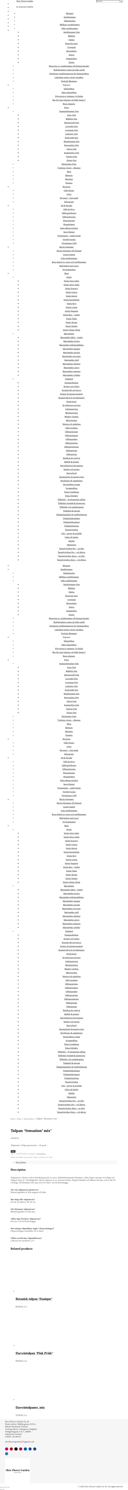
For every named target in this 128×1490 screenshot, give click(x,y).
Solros (71, 55)
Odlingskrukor (71, 432)
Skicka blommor (66, 247)
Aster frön (71, 115)
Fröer (66, 107)
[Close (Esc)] (9, 1487)
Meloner (69, 175)
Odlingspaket (72, 439)
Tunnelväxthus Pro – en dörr (71, 548)
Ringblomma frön (71, 141)
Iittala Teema (71, 322)
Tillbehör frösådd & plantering (71, 503)
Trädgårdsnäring (71, 526)
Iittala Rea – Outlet (71, 315)
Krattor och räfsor (72, 386)
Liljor (69, 194)
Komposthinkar (71, 383)
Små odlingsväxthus (69, 228)
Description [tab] (21, 1162)
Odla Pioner (69, 190)
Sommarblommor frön (69, 111)
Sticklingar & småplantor (71, 481)
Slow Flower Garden (24, 1)
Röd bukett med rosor (69, 266)
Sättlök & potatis (71, 462)
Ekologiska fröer (69, 164)
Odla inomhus (71, 428)
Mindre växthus (71, 416)
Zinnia (71, 62)
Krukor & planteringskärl (71, 394)
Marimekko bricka (71, 341)
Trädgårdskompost (71, 522)
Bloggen (70, 13)
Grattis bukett (69, 254)
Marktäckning (71, 413)
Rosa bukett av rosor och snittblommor (69, 262)
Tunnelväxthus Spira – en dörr (71, 556)
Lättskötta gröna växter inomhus (69, 77)
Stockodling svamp (71, 484)
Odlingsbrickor (69, 217)
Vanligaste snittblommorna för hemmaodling (69, 73)
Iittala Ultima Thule (71, 330)
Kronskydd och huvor (71, 390)
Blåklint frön (71, 119)
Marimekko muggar (71, 349)
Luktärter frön (71, 134)
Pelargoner (69, 202)
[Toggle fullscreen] (3, 1487)
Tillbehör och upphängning (72, 507)
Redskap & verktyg (71, 458)
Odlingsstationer (71, 447)
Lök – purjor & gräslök (71, 533)
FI (11, 4)
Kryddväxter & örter (71, 405)
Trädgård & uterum (71, 511)
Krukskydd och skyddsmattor (71, 398)
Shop (66, 273)
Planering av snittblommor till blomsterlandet (69, 66)
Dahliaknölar (70, 21)
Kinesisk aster (71, 43)
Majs (69, 171)
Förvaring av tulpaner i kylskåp (69, 96)
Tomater (69, 183)
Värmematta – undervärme (69, 236)
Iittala (69, 277)
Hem (13, 1119)
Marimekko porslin (71, 352)
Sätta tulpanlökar (69, 92)
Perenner (66, 187)
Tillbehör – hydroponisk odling (71, 499)
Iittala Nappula (71, 311)
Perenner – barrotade (69, 198)
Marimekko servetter (71, 356)
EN (11, 22)
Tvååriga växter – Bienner (69, 168)
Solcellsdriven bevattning (71, 465)
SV (11, 11)
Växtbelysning (69, 239)
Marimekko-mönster (71, 371)
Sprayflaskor (69, 232)
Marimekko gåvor (72, 367)
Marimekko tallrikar (71, 364)
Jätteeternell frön (71, 122)
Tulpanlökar (69, 89)
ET (11, 7)
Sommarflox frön (71, 153)
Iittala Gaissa (71, 292)
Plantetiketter (69, 220)
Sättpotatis (71, 545)
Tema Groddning (71, 492)
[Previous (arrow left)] (1, 1489)
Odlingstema (71, 450)
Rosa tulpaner (69, 104)
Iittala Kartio (71, 296)
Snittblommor (70, 17)
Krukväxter (71, 401)
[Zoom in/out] (1, 1487)
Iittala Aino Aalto (71, 281)
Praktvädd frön (71, 138)
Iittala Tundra (72, 326)
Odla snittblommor (69, 28)
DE (11, 26)
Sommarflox (71, 58)
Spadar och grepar (72, 469)
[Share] (6, 1487)
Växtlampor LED (69, 243)
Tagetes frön (71, 156)
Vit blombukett (69, 269)
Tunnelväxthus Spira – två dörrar (71, 560)
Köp (13, 1151)
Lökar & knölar (71, 537)
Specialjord (71, 473)
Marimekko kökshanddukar (71, 345)
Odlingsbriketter (69, 213)
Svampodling (71, 488)
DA (11, 19)
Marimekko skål (71, 360)
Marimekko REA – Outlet (71, 337)
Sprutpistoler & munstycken (71, 477)
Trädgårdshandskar (71, 518)
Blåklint (71, 36)
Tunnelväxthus (71, 530)
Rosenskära (71, 51)
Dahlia (71, 40)
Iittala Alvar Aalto (72, 285)
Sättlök (71, 541)
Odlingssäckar (71, 443)
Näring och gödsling (71, 424)
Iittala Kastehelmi (71, 300)
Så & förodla (66, 205)
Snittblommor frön (71, 32)
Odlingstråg (71, 454)
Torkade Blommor (69, 81)
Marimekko (69, 334)
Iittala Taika (71, 318)
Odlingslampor (71, 435)
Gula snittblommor (69, 258)
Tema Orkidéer (71, 496)
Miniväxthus (71, 420)
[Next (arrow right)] (3, 1489)
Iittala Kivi (71, 303)
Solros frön (71, 149)
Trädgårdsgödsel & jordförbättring (71, 514)
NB (11, 15)
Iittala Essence (71, 288)
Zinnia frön (71, 160)
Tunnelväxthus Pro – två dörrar (71, 552)
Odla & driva (69, 209)
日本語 (13, 30)
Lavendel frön (71, 126)
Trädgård (69, 379)
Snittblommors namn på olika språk (69, 70)
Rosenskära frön (71, 145)
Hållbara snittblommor (70, 24)
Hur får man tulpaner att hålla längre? (69, 100)
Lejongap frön (71, 130)
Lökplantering (71, 409)
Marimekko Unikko (71, 375)
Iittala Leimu (71, 307)
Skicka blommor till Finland (69, 251)
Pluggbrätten (69, 224)
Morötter (69, 179)
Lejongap (71, 47)
